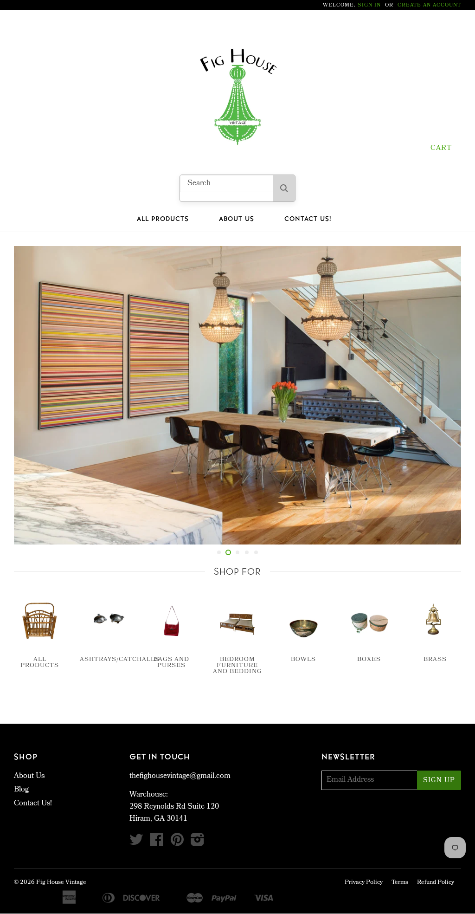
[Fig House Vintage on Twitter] (136, 843)
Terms (400, 883)
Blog (21, 790)
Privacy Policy (364, 883)
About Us (236, 219)
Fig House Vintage (61, 883)
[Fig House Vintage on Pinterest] (177, 843)
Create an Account (429, 5)
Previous (29, 395)
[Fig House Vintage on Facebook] (157, 843)
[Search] (284, 188)
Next (446, 395)
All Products (163, 219)
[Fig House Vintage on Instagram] (198, 843)
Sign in (369, 5)
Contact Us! (307, 219)
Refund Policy (435, 883)
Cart (441, 149)
